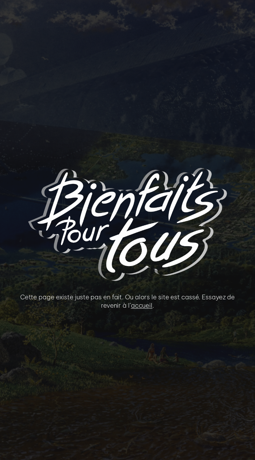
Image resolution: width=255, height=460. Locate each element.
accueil (141, 305)
